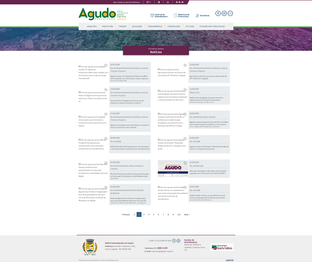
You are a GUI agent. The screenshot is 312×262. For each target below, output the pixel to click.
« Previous (125, 214)
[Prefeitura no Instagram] (225, 13)
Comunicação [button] (173, 26)
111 (179, 214)
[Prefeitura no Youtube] (230, 13)
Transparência (155, 26)
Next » (187, 214)
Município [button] (92, 26)
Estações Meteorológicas (212, 26)
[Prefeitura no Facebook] (218, 13)
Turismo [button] (122, 26)
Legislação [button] (137, 26)
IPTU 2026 (190, 26)
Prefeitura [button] (107, 26)
